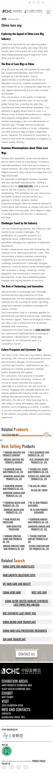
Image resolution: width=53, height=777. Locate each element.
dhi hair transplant (14, 639)
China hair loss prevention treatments (25, 631)
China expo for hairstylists (18, 566)
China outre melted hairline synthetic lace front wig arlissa (26, 603)
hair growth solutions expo (19, 575)
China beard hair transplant (19, 622)
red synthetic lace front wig (19, 613)
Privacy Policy (39, 760)
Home (4, 18)
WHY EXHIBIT (7, 697)
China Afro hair (12, 592)
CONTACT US (26, 654)
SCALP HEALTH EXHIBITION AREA (16, 689)
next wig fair (39, 592)
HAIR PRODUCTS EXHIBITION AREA (17, 685)
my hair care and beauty (17, 584)
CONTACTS (6, 713)
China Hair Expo (25, 186)
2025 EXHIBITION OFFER (12, 705)
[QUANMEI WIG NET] (26, 434)
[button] (46, 434)
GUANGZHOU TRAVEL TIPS (13, 717)
